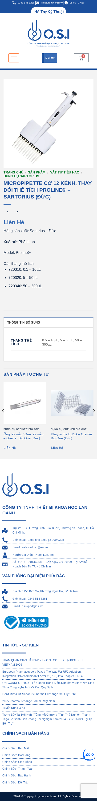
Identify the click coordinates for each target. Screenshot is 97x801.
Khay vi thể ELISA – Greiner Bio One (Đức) (71, 436)
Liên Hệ (14, 222)
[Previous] (3, 420)
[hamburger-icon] (13, 57)
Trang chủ (13, 172)
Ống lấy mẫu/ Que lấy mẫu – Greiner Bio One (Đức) (24, 436)
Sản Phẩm (36, 172)
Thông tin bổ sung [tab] (23, 322)
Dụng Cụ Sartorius (21, 176)
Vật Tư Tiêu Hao (64, 172)
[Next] (93, 420)
